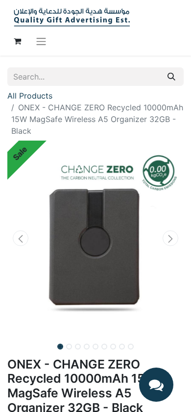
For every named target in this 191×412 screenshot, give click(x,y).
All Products (29, 96)
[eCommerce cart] (17, 41)
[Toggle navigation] (41, 41)
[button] (20, 238)
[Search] (171, 76)
